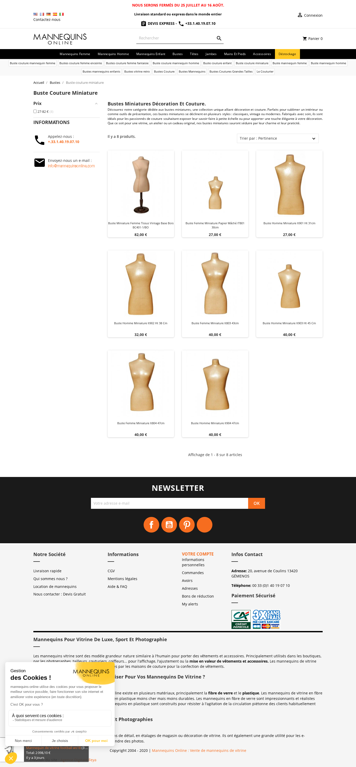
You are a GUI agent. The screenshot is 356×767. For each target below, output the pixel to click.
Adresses (190, 588)
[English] (35, 14)
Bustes (178, 54)
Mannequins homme (113, 54)
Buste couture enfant (217, 63)
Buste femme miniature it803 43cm (215, 323)
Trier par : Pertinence (258, 138)
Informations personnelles (193, 562)
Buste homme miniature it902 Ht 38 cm (140, 323)
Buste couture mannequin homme (176, 63)
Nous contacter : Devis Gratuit (59, 594)
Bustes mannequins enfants (101, 71)
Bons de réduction (198, 596)
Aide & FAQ (117, 586)
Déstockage (287, 54)
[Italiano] (61, 14)
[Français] (42, 14)
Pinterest (187, 525)
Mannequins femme (75, 54)
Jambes (211, 54)
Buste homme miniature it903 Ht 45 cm (289, 323)
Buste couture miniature (252, 63)
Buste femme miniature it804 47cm (140, 423)
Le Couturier (265, 71)
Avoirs (187, 580)
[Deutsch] (48, 14)
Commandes (193, 572)
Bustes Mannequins (192, 71)
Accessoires (262, 54)
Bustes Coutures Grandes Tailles (231, 71)
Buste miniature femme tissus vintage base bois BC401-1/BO (141, 225)
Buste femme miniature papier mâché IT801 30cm (215, 225)
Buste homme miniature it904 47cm (215, 423)
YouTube (169, 525)
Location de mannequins (55, 586)
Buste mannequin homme (328, 63)
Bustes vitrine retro (137, 71)
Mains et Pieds (235, 54)
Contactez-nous (46, 19)
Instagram (204, 525)
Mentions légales (122, 578)
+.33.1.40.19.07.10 (63, 141)
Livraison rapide (47, 570)
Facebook (151, 525)
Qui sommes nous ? (50, 578)
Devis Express (161, 23)
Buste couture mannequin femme (32, 63)
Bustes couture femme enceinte (80, 63)
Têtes (194, 54)
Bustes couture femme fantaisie (127, 63)
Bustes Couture (164, 71)
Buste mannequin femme (290, 63)
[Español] (55, 14)
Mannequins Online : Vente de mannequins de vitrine (199, 750)
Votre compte (198, 554)
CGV (111, 570)
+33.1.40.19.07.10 (200, 23)
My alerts (190, 603)
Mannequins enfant (150, 54)
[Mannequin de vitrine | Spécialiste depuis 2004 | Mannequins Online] (60, 38)
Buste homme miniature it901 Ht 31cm (289, 223)
